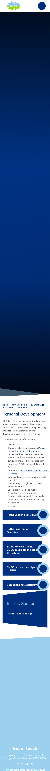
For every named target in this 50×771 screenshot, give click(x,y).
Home (5, 405)
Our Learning (19, 405)
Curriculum (37, 405)
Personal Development (16, 408)
